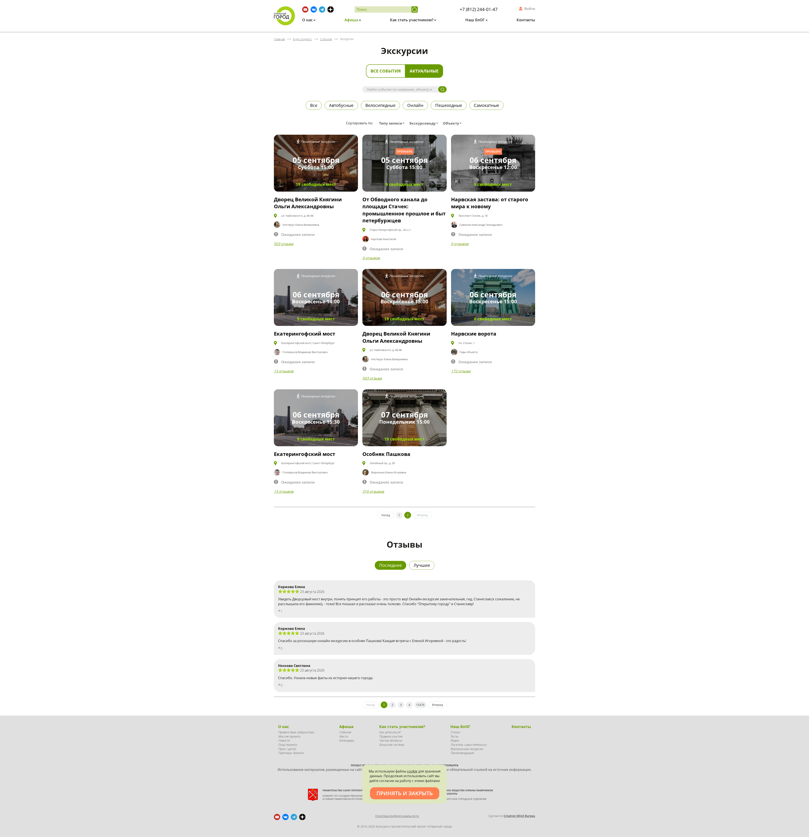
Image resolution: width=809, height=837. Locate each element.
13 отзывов (283, 371)
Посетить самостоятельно (468, 745)
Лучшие (422, 565)
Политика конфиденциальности (397, 816)
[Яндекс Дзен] (330, 9)
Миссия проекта (289, 736)
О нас (308, 19)
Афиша (351, 19)
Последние (390, 565)
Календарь (346, 740)
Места (343, 736)
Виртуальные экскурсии (466, 749)
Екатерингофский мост (304, 333)
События (345, 732)
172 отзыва (460, 371)
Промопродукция (462, 753)
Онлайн (415, 105)
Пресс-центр (287, 749)
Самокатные (486, 105)
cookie (412, 771)
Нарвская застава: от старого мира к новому (489, 203)
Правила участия (390, 736)
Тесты (454, 736)
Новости (284, 740)
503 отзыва (283, 243)
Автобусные (341, 105)
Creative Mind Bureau (519, 816)
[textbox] (392, 123)
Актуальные (424, 71)
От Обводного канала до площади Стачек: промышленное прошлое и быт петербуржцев (404, 210)
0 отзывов (371, 257)
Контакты (526, 19)
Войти (529, 8)
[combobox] (392, 123)
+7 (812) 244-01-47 (479, 9)
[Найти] (414, 9)
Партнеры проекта (291, 753)
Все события (386, 71)
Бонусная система (391, 745)
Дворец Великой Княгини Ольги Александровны (308, 203)
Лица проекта (287, 745)
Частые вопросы (390, 740)
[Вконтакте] (314, 9)
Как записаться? (390, 732)
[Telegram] (322, 9)
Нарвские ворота (473, 333)
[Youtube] (305, 9)
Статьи (455, 732)
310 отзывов (373, 491)
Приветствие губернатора (296, 732)
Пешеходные (448, 105)
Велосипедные (380, 105)
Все (313, 105)
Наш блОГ (475, 19)
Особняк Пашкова (386, 453)
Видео (454, 740)
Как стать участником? (412, 19)
